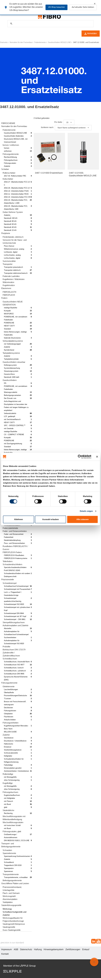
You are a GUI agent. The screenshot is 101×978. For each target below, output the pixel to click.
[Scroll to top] (94, 962)
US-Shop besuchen (56, 7)
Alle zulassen (82, 519)
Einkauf (85, 950)
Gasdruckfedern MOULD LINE (59, 42)
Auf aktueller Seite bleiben (83, 7)
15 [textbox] (67, 122)
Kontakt (5, 954)
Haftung (38, 950)
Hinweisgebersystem (54, 950)
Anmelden (92, 34)
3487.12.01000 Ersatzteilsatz (49, 173)
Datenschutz (26, 950)
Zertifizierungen (72, 950)
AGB (16, 950)
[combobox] (69, 122)
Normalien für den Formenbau (21, 42)
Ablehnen (18, 519)
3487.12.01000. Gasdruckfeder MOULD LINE (82, 174)
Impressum (6, 950)
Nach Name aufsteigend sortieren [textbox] (72, 128)
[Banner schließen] (97, 457)
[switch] (38, 501)
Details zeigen (86, 511)
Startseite (3, 42)
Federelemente (40, 42)
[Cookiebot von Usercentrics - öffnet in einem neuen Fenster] (79, 457)
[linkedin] (93, 942)
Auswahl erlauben (50, 519)
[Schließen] (95, 4)
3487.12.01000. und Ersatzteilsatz (86, 42)
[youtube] (98, 942)
